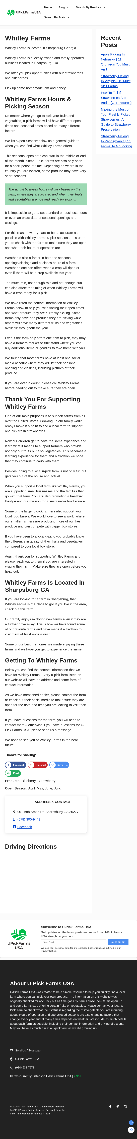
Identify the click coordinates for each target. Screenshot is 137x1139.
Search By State (54, 17)
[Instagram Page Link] (125, 1106)
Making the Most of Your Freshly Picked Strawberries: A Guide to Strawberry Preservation (116, 119)
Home (48, 7)
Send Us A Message (27, 1050)
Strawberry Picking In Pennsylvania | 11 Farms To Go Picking (116, 141)
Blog (61, 7)
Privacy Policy (26, 1110)
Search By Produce (88, 7)
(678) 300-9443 (28, 819)
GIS (15, 1110)
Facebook (24, 827)
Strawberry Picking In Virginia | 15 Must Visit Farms (115, 81)
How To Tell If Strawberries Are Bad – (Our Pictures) (116, 98)
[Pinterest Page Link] (117, 1106)
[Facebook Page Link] (110, 1106)
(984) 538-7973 (24, 1067)
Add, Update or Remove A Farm (33, 1113)
